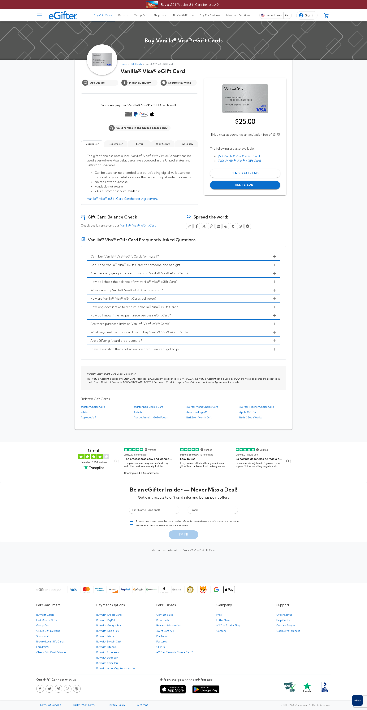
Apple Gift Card (248, 412)
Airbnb (138, 412)
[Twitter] (204, 226)
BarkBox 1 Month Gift (199, 417)
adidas (84, 412)
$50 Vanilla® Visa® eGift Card (239, 156)
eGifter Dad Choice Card (148, 406)
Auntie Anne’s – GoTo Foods (150, 417)
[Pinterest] (211, 226)
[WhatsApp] (240, 226)
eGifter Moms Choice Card (202, 406)
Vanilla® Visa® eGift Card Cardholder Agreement (122, 199)
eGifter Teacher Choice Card (256, 406)
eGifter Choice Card (93, 406)
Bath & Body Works (250, 417)
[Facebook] (197, 226)
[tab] (103, 15)
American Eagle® (196, 412)
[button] (306, 15)
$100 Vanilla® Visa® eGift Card (239, 161)
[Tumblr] (233, 226)
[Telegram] (247, 226)
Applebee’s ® (88, 417)
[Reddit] (226, 226)
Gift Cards (136, 64)
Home (123, 64)
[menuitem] (183, 256)
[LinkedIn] (218, 226)
